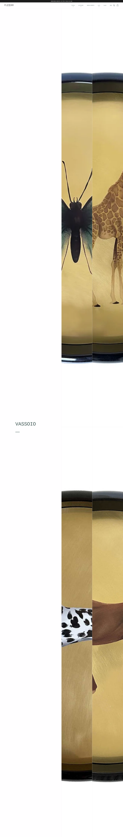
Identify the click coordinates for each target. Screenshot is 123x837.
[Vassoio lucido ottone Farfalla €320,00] (77, 217)
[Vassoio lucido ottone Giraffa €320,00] (107, 217)
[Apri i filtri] (111, 5)
